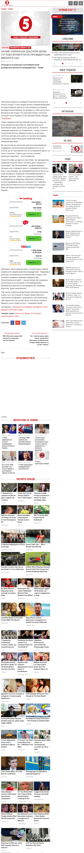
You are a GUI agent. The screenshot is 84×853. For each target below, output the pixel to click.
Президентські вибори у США (20, 48)
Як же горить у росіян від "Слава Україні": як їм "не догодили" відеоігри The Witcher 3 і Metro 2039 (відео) (74, 283)
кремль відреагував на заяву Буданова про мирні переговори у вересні (74, 234)
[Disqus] (25, 389)
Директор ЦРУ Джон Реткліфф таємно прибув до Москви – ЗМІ (73, 246)
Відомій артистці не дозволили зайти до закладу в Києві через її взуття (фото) (74, 270)
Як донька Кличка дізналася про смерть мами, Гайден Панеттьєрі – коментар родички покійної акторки (74, 220)
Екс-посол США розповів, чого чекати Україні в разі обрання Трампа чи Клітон (8, 469)
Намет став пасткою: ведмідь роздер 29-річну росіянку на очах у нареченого (74, 258)
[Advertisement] (25, 230)
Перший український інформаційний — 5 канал (7, 3)
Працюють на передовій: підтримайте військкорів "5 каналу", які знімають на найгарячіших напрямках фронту (61, 83)
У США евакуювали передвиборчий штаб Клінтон (25, 467)
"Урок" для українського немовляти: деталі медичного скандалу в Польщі (74, 323)
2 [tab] (66, 63)
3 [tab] (69, 63)
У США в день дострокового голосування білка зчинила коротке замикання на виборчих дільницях (41, 444)
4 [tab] (72, 63)
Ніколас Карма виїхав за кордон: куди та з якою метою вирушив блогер (74, 296)
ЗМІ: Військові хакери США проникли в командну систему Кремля (12, 338)
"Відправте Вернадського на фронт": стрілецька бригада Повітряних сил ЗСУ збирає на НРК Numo (60, 97)
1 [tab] (62, 63)
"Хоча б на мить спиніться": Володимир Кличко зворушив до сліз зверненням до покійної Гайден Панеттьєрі (74, 205)
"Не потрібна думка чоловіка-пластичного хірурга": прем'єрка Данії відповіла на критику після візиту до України (74, 310)
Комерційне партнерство (57, 147)
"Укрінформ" (6, 118)
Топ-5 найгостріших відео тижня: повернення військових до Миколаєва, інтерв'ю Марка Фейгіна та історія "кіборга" (39, 340)
